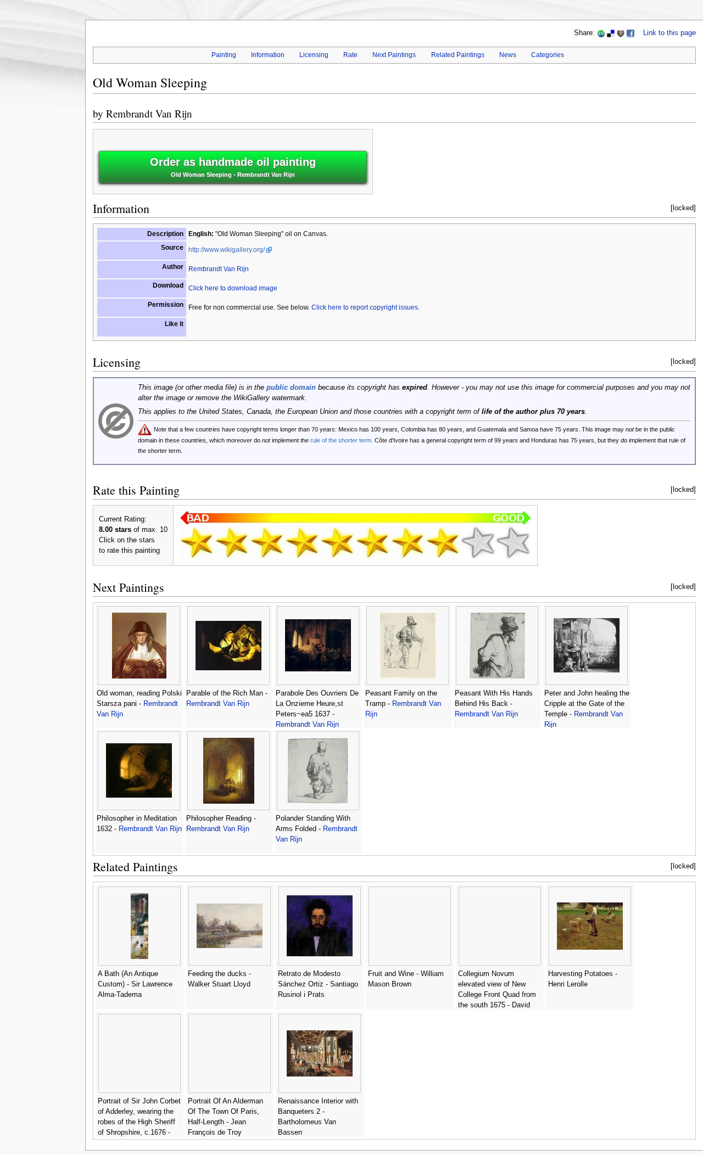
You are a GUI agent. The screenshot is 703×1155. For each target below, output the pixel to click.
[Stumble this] (601, 33)
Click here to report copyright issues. (365, 307)
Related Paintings (457, 55)
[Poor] (266, 542)
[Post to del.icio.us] (611, 33)
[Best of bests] (513, 542)
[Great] (442, 542)
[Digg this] (620, 33)
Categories (547, 55)
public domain (291, 387)
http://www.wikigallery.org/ (226, 250)
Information (267, 55)
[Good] (372, 542)
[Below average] (302, 542)
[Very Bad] (196, 542)
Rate (350, 55)
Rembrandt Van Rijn (149, 113)
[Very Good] (407, 542)
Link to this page (669, 33)
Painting (223, 55)
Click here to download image (232, 288)
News (507, 55)
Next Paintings (394, 55)
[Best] (477, 542)
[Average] (337, 542)
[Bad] (231, 542)
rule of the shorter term (340, 440)
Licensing (313, 55)
